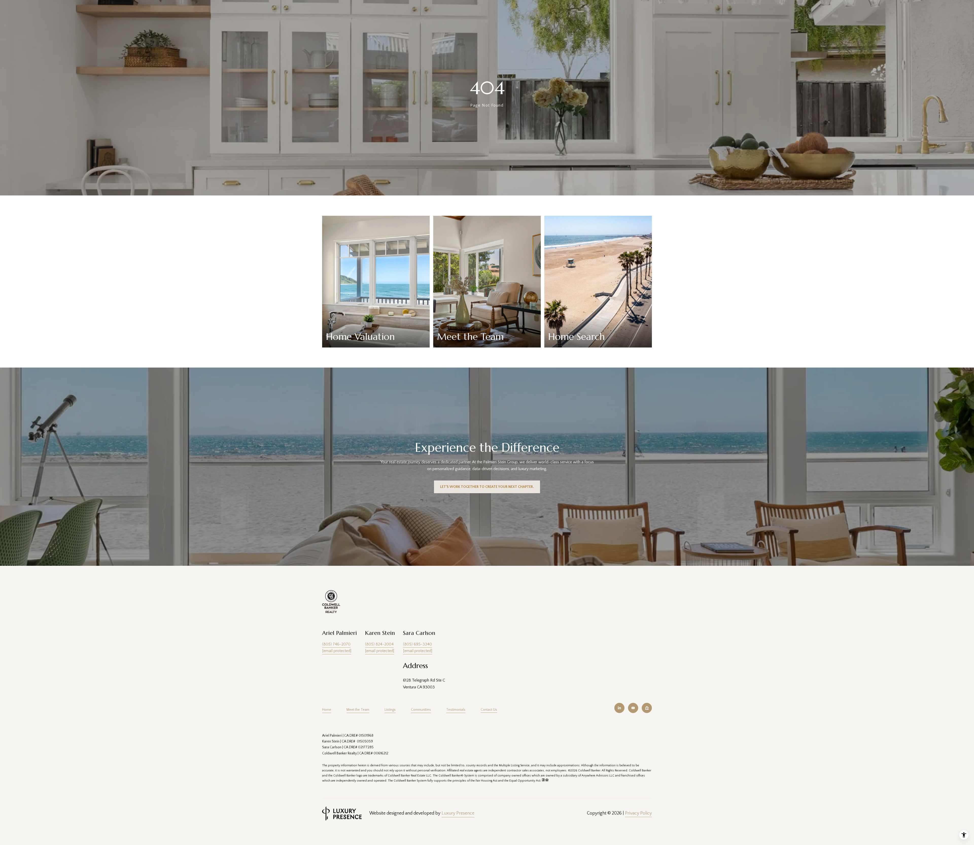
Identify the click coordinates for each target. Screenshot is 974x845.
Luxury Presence (458, 813)
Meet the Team (357, 710)
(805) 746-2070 (336, 644)
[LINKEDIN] (619, 708)
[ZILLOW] (647, 708)
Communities (421, 710)
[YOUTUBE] (633, 708)
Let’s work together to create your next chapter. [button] (487, 487)
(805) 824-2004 (379, 644)
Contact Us (489, 710)
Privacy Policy (638, 813)
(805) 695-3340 (417, 644)
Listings (390, 710)
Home (326, 710)
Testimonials (455, 710)
